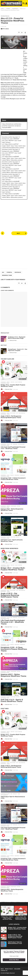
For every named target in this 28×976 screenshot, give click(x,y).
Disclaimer (17, 968)
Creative (12, 382)
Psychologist (21, 444)
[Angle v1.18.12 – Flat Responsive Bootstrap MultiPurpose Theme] (14, 402)
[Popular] (3, 361)
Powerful (9, 272)
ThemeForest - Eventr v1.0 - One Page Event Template (17, 349)
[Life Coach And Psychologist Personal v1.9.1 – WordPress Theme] (14, 433)
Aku (3, 272)
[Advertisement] (12, 61)
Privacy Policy (9, 968)
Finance (12, 475)
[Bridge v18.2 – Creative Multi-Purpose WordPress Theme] (14, 371)
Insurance (22, 475)
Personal (15, 444)
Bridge (8, 382)
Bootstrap (12, 590)
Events (8, 696)
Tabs (19, 793)
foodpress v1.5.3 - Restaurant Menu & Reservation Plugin (16, 337)
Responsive (18, 272)
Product (15, 793)
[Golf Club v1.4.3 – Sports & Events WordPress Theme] (14, 526)
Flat (17, 590)
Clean (8, 475)
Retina (18, 506)
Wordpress (5, 16)
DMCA (2, 968)
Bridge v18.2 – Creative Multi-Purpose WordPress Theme (13, 385)
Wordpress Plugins (5, 793)
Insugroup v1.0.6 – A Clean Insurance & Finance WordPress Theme (13, 478)
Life (11, 444)
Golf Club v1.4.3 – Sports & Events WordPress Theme (12, 540)
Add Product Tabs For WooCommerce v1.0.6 (13, 797)
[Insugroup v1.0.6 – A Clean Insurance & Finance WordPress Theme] (14, 464)
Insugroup (17, 475)
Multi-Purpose (18, 382)
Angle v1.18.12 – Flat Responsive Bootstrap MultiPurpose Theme (11, 416)
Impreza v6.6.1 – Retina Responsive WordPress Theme (12, 509)
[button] (24, 3)
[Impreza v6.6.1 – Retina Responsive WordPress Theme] (14, 495)
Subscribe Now (14, 959)
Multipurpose (22, 590)
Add (11, 793)
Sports (17, 696)
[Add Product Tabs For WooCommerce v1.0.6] (14, 783)
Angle (8, 590)
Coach (8, 444)
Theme (8, 414)
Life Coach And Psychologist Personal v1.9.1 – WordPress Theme (13, 447)
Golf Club (13, 696)
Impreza (8, 506)
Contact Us (4, 970)
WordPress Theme (7, 275)
